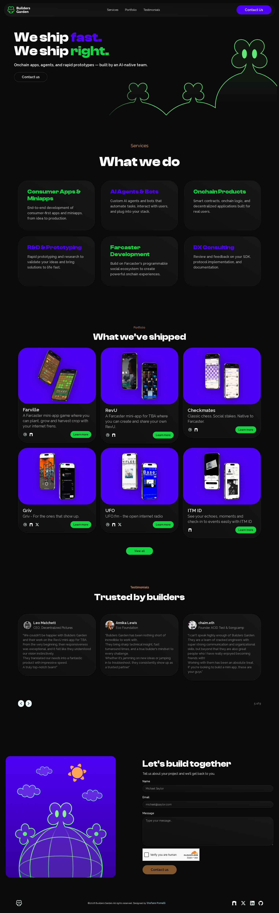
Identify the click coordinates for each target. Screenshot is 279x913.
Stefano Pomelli (156, 903)
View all (139, 551)
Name (146, 781)
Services (112, 10)
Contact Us (254, 10)
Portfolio (131, 10)
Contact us (31, 77)
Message (148, 813)
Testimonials (151, 10)
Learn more (80, 434)
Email (146, 797)
